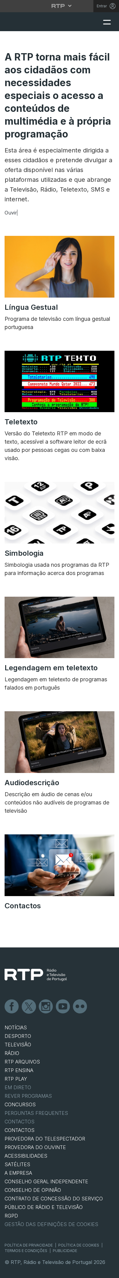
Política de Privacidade (29, 1245)
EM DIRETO (18, 1087)
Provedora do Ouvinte (35, 1147)
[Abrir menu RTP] (59, 6)
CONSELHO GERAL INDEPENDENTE (46, 1181)
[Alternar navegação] (106, 22)
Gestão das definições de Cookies (51, 1224)
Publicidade (65, 1250)
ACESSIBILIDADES (26, 1156)
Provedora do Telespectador (45, 1139)
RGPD (11, 1216)
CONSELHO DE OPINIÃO (33, 1190)
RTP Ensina (19, 1070)
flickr (80, 1006)
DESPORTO (18, 1036)
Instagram (46, 1006)
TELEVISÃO (18, 1045)
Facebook (12, 1006)
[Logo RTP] (36, 975)
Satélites (17, 1164)
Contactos (19, 1122)
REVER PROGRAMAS (28, 1096)
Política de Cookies (78, 1245)
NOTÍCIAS (16, 1027)
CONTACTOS (19, 1130)
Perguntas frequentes (36, 1113)
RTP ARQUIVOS (22, 1062)
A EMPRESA (18, 1173)
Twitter (29, 1006)
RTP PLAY (16, 1079)
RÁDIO (12, 1053)
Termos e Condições (26, 1250)
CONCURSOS (20, 1104)
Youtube (63, 1006)
